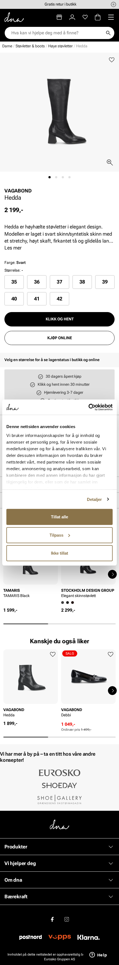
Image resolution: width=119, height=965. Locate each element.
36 (37, 282)
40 (14, 299)
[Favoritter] (85, 17)
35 (14, 282)
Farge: (15, 262)
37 (59, 282)
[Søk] (108, 33)
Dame (7, 46)
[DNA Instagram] (66, 919)
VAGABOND (18, 191)
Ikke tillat (59, 553)
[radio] (14, 282)
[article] (30, 568)
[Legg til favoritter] (111, 60)
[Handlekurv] (97, 17)
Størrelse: (12, 270)
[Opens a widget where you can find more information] (98, 955)
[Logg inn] (72, 17)
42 (59, 299)
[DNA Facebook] (52, 919)
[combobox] (56, 33)
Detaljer (94, 499)
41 (37, 299)
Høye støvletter (60, 46)
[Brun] (72, 602)
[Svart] (67, 602)
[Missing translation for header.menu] (111, 17)
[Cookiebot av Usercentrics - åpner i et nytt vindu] (88, 407)
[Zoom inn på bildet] (110, 163)
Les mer (13, 248)
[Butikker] (59, 17)
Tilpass (56, 534)
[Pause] (113, 4)
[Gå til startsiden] (14, 17)
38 (82, 282)
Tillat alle (59, 516)
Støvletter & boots (30, 46)
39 (105, 282)
